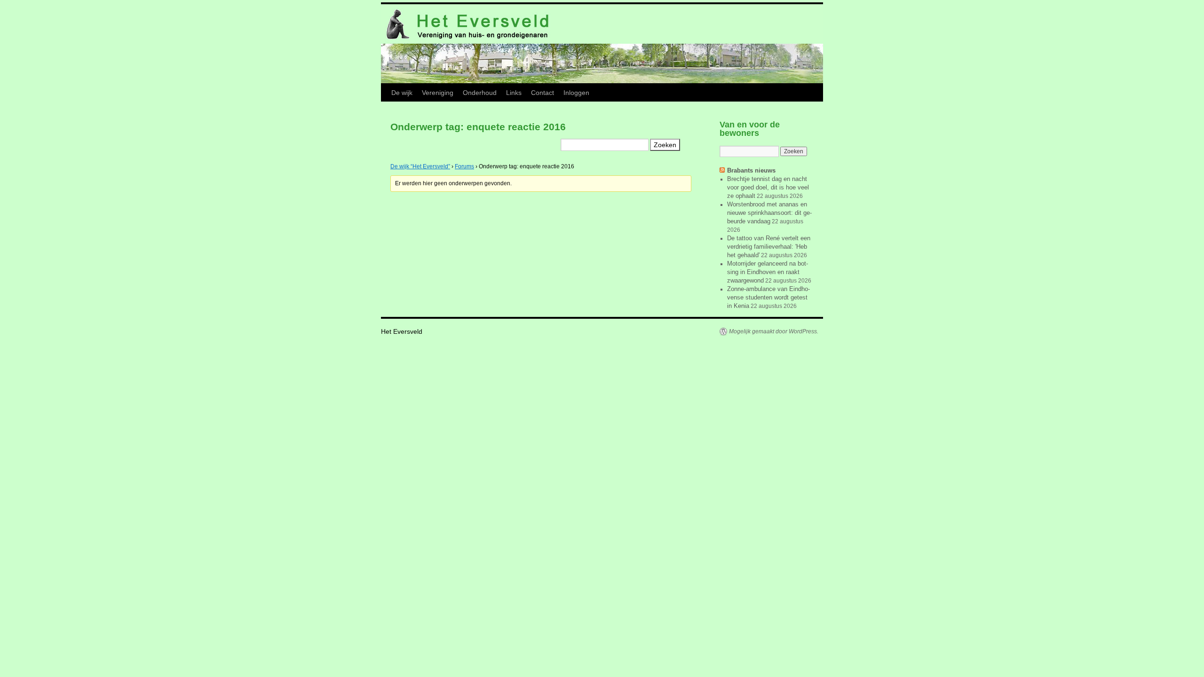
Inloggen (576, 92)
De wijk (401, 92)
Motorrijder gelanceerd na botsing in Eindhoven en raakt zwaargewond (767, 272)
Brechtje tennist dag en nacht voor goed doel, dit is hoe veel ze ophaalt (768, 187)
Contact (542, 92)
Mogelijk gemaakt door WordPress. (773, 331)
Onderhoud (480, 92)
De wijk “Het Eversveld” (420, 166)
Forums (464, 166)
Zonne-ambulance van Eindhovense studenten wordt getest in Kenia (768, 297)
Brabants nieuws (751, 170)
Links (514, 92)
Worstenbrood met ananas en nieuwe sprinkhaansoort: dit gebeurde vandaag (769, 213)
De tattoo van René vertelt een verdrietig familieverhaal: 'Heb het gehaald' (768, 247)
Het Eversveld (401, 331)
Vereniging (437, 92)
